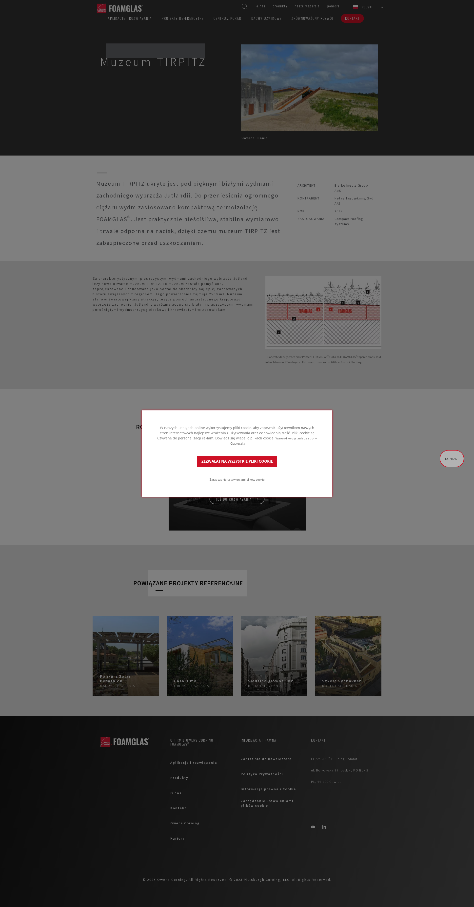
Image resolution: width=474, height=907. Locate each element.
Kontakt (452, 458)
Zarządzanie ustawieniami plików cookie (237, 479)
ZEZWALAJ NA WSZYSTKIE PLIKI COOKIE (237, 461)
